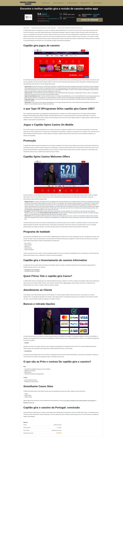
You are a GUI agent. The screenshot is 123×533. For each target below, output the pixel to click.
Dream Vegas (67, 283)
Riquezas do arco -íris (28, 402)
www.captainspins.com (53, 18)
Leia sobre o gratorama (70, 400)
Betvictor (85, 400)
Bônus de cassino (85, 2)
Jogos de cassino (97, 2)
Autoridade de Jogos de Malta (32, 269)
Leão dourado (91, 400)
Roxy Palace (79, 400)
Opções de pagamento (58, 2)
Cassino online (45, 2)
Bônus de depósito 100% (36, 209)
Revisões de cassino (72, 2)
